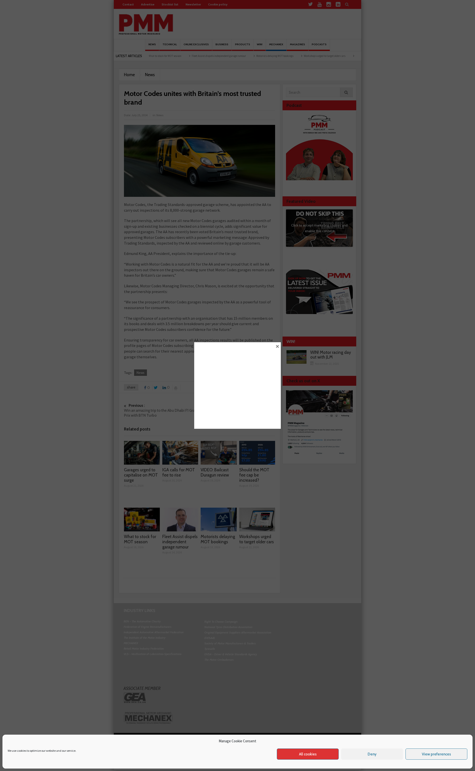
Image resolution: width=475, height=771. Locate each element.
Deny (372, 754)
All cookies (308, 754)
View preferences (436, 754)
